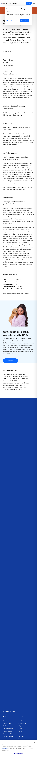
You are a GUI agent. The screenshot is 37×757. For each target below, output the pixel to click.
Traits (20, 739)
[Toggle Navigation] (34, 3)
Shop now (10, 361)
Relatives (21, 736)
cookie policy (6, 748)
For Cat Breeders (8, 728)
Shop (28, 3)
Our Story (21, 721)
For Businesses (7, 731)
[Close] (35, 742)
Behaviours (21, 734)
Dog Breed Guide (8, 736)
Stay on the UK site (12, 21)
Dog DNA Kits (7, 721)
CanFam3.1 (24, 293)
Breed (20, 731)
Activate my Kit (7, 734)
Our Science (22, 723)
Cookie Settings (18, 753)
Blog (19, 726)
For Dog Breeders (8, 726)
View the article (15, 389)
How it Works (7, 723)
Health (20, 728)
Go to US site (24, 21)
